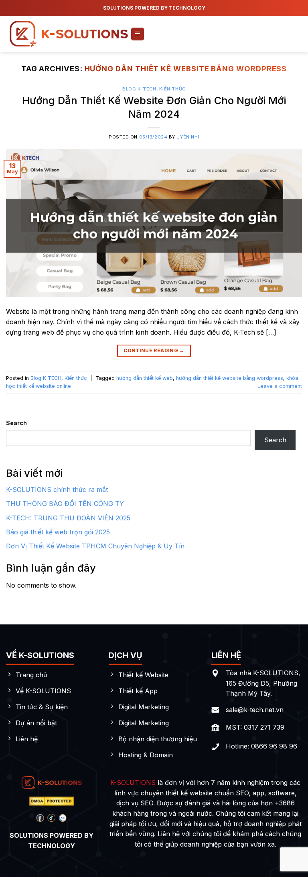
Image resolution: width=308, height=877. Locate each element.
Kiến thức (172, 89)
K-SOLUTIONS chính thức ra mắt (57, 490)
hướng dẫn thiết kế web (144, 378)
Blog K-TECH (139, 89)
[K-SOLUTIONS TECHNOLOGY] (68, 34)
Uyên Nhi (187, 137)
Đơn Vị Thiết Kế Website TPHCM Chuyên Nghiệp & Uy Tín (95, 546)
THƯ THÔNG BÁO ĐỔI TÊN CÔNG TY (65, 504)
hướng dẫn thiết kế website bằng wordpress (229, 378)
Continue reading (154, 350)
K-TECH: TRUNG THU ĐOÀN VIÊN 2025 (68, 518)
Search (16, 422)
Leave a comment (279, 386)
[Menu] (137, 34)
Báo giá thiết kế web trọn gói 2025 (58, 532)
